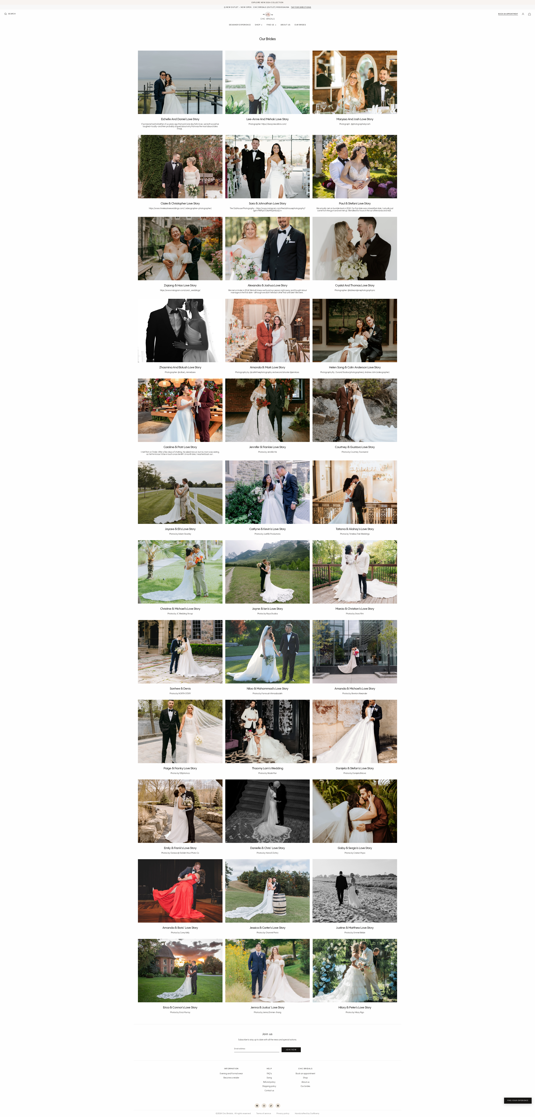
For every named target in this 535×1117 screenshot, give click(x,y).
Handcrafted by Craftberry (307, 1113)
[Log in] (523, 14)
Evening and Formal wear (231, 1074)
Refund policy (269, 1082)
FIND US (270, 25)
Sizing (269, 1078)
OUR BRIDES (300, 25)
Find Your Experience (517, 1100)
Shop (305, 1078)
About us (305, 1082)
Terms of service (263, 1113)
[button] (10, 14)
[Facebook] (257, 1106)
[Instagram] (264, 1106)
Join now (291, 1050)
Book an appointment (508, 14)
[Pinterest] (278, 1106)
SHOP (257, 25)
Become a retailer (231, 1078)
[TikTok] (271, 1106)
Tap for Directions (301, 7)
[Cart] (529, 14)
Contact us (269, 1091)
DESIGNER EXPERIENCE (240, 25)
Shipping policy (269, 1086)
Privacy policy (283, 1113)
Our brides (305, 1086)
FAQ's (269, 1074)
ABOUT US (285, 25)
